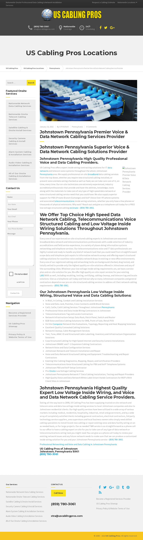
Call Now (58, 493)
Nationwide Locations (126, 2)
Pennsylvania (77, 126)
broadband (93, 174)
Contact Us (14, 293)
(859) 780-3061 (87, 207)
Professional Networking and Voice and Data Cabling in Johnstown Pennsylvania (78, 444)
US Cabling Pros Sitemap (17, 324)
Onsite (52, 371)
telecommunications (64, 201)
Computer (58, 324)
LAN (42, 275)
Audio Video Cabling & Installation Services (20, 164)
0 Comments (91, 126)
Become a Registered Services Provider (20, 314)
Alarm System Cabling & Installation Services (20, 153)
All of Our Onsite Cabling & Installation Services (20, 176)
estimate (74, 207)
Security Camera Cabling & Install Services (17, 141)
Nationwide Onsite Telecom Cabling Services (18, 117)
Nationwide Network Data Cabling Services (20, 104)
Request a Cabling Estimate (103, 2)
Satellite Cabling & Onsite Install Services (20, 128)
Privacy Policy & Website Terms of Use (20, 335)
